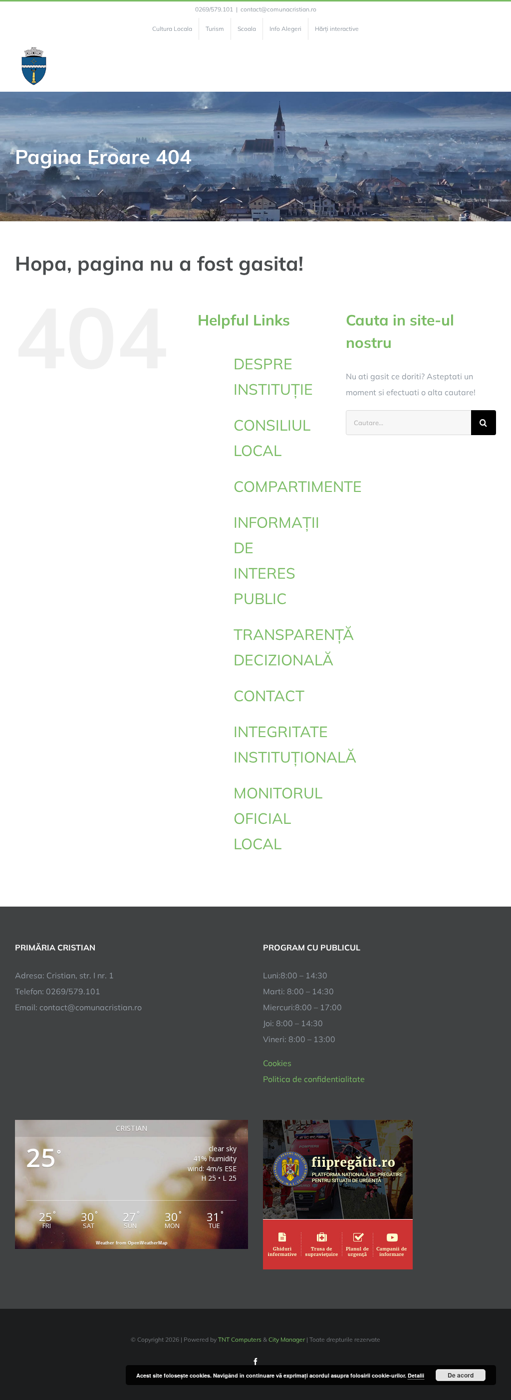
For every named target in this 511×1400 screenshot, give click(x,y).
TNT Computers (239, 1339)
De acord (461, 1375)
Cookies (277, 1063)
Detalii (416, 1375)
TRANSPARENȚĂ (294, 647)
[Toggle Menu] (490, 65)
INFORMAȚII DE (276, 560)
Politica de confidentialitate (314, 1079)
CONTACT (269, 695)
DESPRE (273, 376)
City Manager (286, 1339)
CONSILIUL (272, 438)
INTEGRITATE (282, 744)
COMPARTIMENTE (298, 486)
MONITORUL (278, 818)
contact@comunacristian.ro (278, 9)
